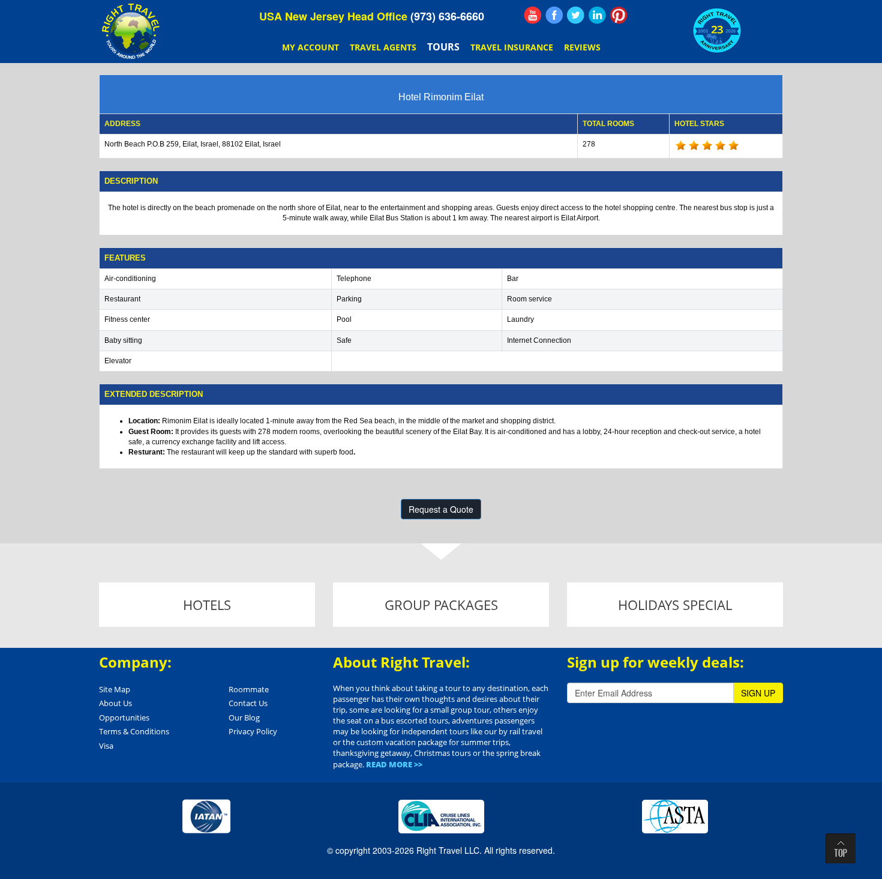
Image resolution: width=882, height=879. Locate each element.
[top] (841, 848)
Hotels (207, 605)
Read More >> (394, 764)
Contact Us (248, 703)
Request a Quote (441, 509)
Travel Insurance (511, 47)
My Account (310, 47)
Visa (106, 745)
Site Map (114, 689)
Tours (443, 46)
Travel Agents (383, 47)
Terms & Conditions (134, 731)
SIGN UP (758, 693)
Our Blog (244, 717)
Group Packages (441, 605)
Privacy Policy (253, 731)
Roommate (249, 689)
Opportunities (124, 717)
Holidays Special (675, 605)
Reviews (582, 47)
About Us (115, 703)
